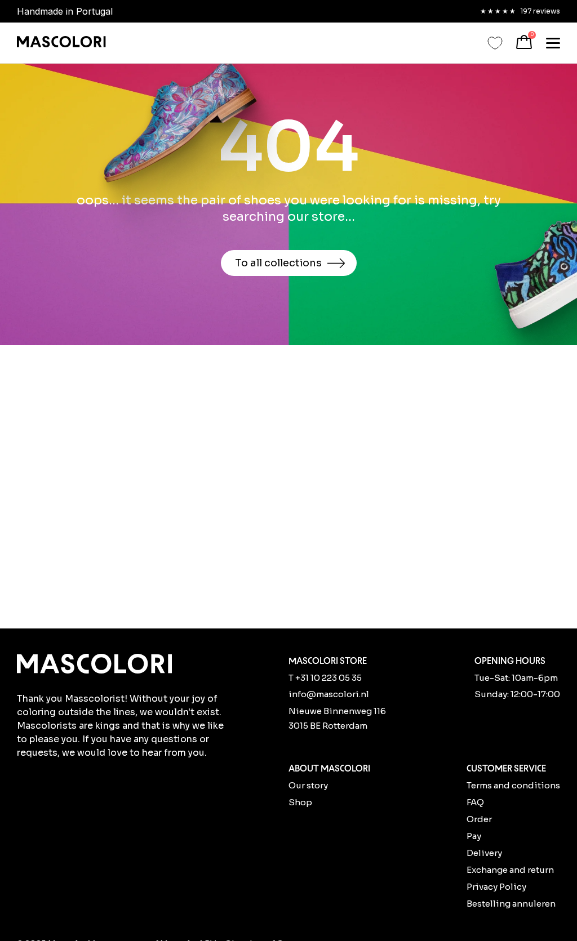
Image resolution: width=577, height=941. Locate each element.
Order (479, 819)
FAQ (475, 802)
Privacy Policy (496, 886)
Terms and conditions (513, 785)
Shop (300, 802)
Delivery (484, 853)
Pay (474, 836)
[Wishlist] (495, 43)
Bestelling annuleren (511, 903)
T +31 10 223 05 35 (325, 677)
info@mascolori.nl (328, 694)
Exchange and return (510, 869)
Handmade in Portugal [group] (65, 11)
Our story (308, 785)
